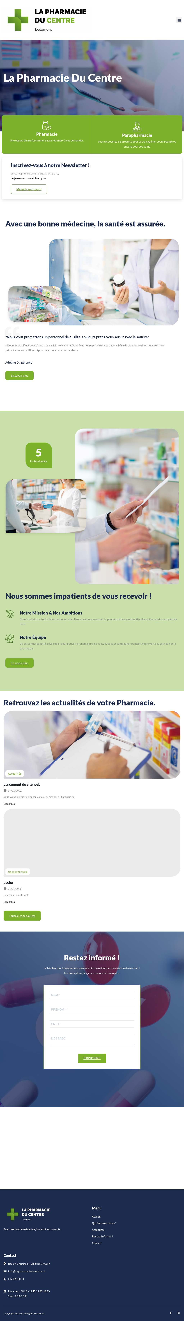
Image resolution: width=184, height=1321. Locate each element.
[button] (179, 20)
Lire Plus (9, 803)
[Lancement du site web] (92, 745)
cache (8, 882)
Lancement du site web (22, 784)
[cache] (92, 843)
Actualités (15, 773)
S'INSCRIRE (92, 1058)
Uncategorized (17, 871)
